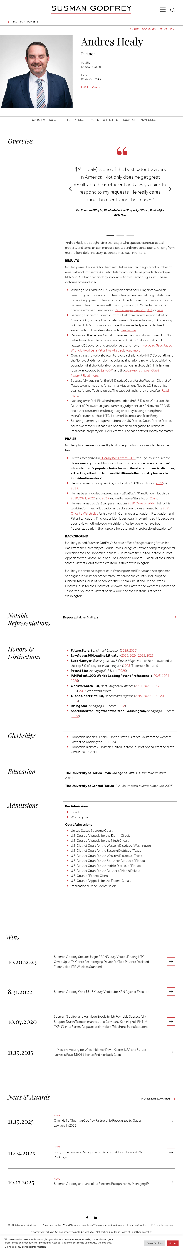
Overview (38, 120)
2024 (133, 656)
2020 (74, 498)
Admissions (147, 120)
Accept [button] (172, 1243)
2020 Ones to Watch (142, 503)
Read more (128, 330)
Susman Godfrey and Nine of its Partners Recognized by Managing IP (101, 1184)
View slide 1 (110, 235)
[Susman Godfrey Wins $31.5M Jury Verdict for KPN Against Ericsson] (171, 991)
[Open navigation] (163, 10)
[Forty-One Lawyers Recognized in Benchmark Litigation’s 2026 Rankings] (171, 1153)
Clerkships (110, 120)
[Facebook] (87, 1217)
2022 (159, 483)
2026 (132, 651)
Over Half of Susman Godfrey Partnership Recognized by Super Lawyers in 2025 (97, 1123)
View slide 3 (130, 235)
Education (129, 120)
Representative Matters (80, 617)
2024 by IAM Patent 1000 (117, 458)
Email (85, 87)
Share (134, 29)
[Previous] (71, 189)
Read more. (91, 376)
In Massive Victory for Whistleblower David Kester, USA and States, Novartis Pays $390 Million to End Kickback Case (100, 1052)
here (160, 310)
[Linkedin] (95, 1217)
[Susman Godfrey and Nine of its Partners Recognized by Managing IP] (171, 1182)
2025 (153, 498)
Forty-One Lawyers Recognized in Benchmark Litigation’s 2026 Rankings (98, 1155)
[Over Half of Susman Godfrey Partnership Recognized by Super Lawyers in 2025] (171, 1121)
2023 (74, 488)
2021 (82, 498)
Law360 (139, 310)
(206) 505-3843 (91, 79)
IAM (149, 310)
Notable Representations (66, 120)
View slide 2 (120, 235)
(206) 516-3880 (91, 67)
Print (163, 29)
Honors (93, 120)
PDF (172, 29)
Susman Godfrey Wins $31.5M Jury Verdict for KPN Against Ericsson (101, 992)
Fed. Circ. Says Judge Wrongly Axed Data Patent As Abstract (121, 348)
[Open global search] (172, 9)
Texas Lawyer (124, 310)
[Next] (169, 189)
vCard (96, 87)
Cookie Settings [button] (154, 1243)
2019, (139, 696)
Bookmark (149, 29)
